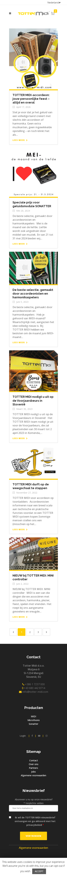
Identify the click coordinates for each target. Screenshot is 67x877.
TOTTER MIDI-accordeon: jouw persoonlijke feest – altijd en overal (31, 98)
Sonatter (33, 723)
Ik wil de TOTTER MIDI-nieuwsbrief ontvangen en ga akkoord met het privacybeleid (35, 821)
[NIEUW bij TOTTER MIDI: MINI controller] (33, 553)
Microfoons (33, 720)
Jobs (33, 771)
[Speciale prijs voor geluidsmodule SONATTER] (33, 172)
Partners (33, 767)
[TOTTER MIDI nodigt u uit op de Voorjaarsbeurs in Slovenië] (33, 370)
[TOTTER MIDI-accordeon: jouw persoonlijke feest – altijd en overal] (33, 58)
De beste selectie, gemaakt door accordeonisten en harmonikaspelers (33, 293)
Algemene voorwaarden (33, 775)
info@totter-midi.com (35, 692)
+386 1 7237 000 (34, 684)
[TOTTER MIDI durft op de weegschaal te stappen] (33, 462)
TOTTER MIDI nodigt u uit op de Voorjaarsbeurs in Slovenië (33, 400)
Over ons (33, 764)
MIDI (33, 716)
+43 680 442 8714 (34, 688)
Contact (33, 760)
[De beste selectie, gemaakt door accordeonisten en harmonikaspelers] (33, 267)
